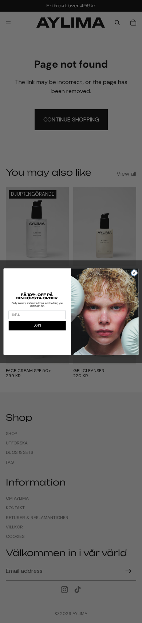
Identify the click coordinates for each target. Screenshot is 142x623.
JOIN (37, 325)
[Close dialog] (134, 272)
